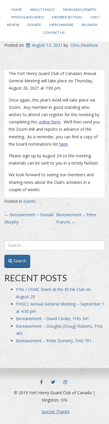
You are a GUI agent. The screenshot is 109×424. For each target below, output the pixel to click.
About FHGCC (42, 9)
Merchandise (61, 24)
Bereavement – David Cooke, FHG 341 (52, 318)
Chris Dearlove (84, 45)
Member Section (67, 17)
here (63, 144)
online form (49, 122)
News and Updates (79, 9)
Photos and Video (27, 17)
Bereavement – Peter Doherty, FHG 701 (54, 340)
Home (16, 9)
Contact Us (54, 32)
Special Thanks (55, 411)
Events (29, 201)
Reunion (89, 24)
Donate (34, 24)
